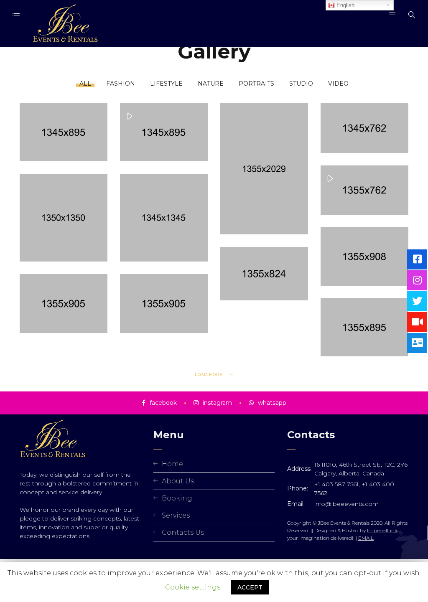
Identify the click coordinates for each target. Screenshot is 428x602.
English (344, 5)
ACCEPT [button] (249, 587)
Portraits (256, 83)
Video (338, 83)
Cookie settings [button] (192, 587)
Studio (301, 83)
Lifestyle (166, 83)
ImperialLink (382, 530)
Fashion (120, 83)
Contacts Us (183, 532)
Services (176, 515)
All (85, 83)
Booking (177, 498)
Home (172, 464)
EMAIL (366, 538)
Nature (211, 83)
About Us (178, 481)
